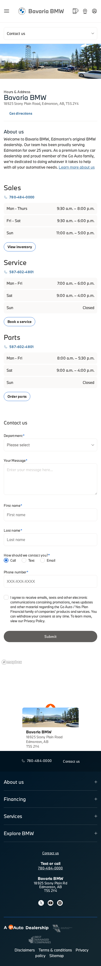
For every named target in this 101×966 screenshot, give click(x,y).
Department (14, 436)
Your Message (16, 460)
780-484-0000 (50, 868)
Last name (13, 530)
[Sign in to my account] (94, 11)
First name (13, 506)
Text (31, 560)
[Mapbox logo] (11, 662)
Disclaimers (25, 949)
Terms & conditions (55, 949)
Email (51, 560)
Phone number (16, 572)
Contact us (50, 853)
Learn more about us (77, 167)
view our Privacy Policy (27, 621)
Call (13, 560)
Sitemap (56, 955)
